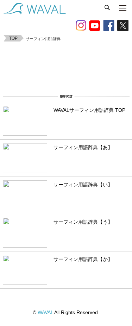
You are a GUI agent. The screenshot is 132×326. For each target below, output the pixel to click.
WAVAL (45, 312)
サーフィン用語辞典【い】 (83, 184)
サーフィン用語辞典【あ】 (83, 147)
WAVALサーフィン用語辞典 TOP (89, 110)
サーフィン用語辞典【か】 (83, 259)
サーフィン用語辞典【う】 (83, 222)
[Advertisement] (66, 66)
